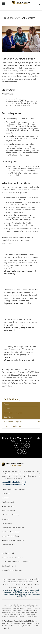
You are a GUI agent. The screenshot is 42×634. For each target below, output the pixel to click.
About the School (8, 510)
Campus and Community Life (13, 528)
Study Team (8, 417)
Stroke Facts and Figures (13, 413)
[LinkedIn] (24, 451)
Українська (36, 594)
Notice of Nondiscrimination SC (14, 484)
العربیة (10, 590)
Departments (7, 523)
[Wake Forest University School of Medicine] (21, 465)
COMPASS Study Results (13, 426)
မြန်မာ (15, 590)
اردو (18, 596)
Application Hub (8, 553)
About (6, 404)
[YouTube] (27, 445)
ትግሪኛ (30, 594)
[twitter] (22, 445)
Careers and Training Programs (13, 489)
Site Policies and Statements (12, 557)
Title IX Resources (8, 545)
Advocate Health (8, 506)
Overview (7, 408)
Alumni (4, 549)
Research (5, 519)
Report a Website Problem (12, 570)
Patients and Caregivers (13, 422)
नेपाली (36, 592)
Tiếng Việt (23, 596)
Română (11, 594)
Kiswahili (24, 594)
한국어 (25, 592)
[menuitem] (21, 399)
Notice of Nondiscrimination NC (14, 482)
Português (5, 594)
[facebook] (16, 445)
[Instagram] (19, 451)
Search (37, 1)
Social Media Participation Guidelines (16, 562)
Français (30, 590)
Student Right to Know (10, 536)
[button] (38, 404)
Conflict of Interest (9, 566)
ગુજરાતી (36, 590)
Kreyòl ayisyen (7, 592)
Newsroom (6, 493)
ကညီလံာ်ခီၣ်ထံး (17, 592)
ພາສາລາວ (31, 592)
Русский (18, 594)
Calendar (5, 498)
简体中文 (21, 590)
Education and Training (10, 515)
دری (26, 590)
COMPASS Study (12, 399)
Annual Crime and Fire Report (13, 540)
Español (5, 590)
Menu (4, 2)
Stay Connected (8, 502)
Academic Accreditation (11, 532)
